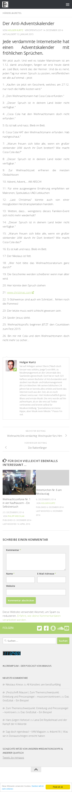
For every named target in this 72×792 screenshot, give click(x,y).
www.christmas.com (19, 292)
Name (10, 573)
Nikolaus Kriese (14, 684)
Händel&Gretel (12, 13)
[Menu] (67, 4)
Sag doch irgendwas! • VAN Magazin (26, 731)
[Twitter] (39, 628)
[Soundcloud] (60, 628)
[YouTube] (66, 628)
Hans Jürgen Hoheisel (18, 720)
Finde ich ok (58, 787)
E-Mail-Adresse (46, 573)
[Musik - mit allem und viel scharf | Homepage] (6, 4)
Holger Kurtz (15, 30)
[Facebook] (46, 628)
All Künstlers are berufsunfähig (44, 684)
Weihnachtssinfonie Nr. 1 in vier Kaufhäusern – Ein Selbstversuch (16, 503)
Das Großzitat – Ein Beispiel (36, 712)
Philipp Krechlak (16, 516)
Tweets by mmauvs (13, 757)
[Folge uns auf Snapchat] (53, 628)
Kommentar (13, 550)
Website (10, 585)
